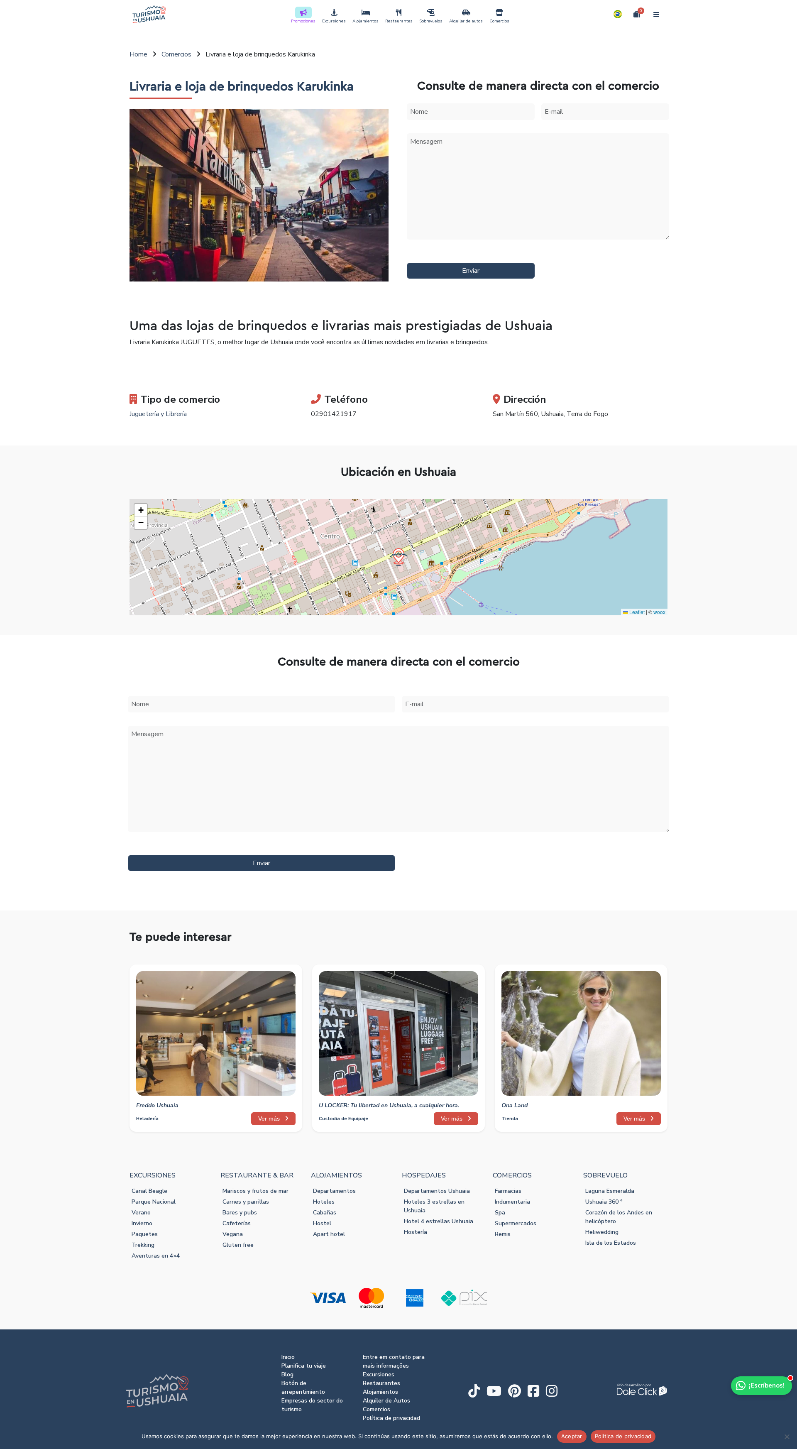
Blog (287, 1374)
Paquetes (145, 1234)
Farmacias (508, 1191)
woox (659, 611)
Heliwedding (602, 1232)
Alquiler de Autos (386, 1401)
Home (138, 54)
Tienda (509, 1119)
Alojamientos (365, 21)
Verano (141, 1212)
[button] (618, 14)
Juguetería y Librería (158, 414)
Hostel (322, 1223)
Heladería (147, 1119)
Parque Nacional (154, 1202)
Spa (500, 1212)
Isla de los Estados (610, 1243)
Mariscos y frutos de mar (255, 1191)
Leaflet (636, 611)
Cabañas (324, 1212)
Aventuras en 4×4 (156, 1256)
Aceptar (571, 1436)
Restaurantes (399, 21)
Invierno (142, 1223)
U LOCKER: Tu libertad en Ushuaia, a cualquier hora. (389, 1105)
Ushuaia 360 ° (604, 1202)
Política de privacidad (391, 1418)
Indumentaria (512, 1202)
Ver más (269, 1118)
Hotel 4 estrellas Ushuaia (438, 1221)
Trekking (143, 1245)
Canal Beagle (149, 1191)
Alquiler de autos (466, 21)
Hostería (415, 1232)
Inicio (288, 1357)
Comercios (499, 21)
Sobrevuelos (431, 21)
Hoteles (324, 1202)
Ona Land (514, 1105)
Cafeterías (236, 1223)
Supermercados (515, 1223)
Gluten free (238, 1245)
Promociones (303, 21)
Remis (503, 1234)
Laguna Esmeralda (609, 1191)
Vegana (232, 1234)
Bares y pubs (239, 1212)
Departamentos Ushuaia (437, 1191)
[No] (786, 1436)
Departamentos (334, 1191)
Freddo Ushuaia (157, 1105)
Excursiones (334, 21)
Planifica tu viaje (303, 1366)
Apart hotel (329, 1234)
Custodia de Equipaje (343, 1119)
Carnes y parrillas (245, 1202)
